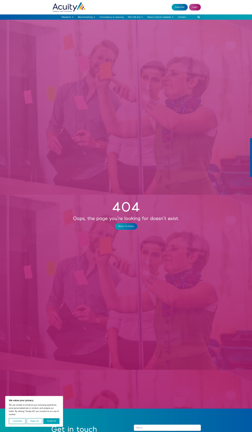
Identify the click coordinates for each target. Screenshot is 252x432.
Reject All (34, 421)
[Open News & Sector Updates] (173, 17)
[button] (198, 17)
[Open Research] (73, 17)
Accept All (51, 421)
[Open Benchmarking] (94, 17)
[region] (34, 411)
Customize (17, 421)
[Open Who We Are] (142, 17)
